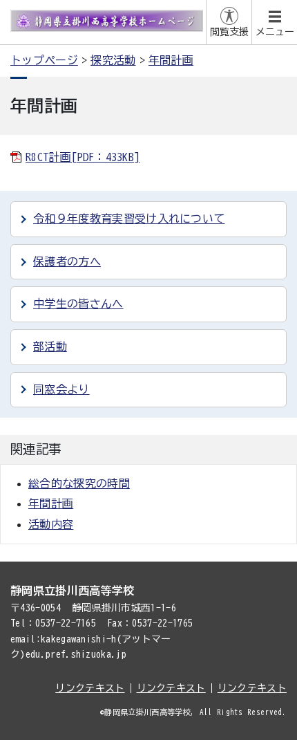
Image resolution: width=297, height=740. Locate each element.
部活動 (50, 346)
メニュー (275, 32)
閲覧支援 (229, 32)
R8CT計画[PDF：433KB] (83, 157)
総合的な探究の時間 (79, 483)
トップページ (44, 60)
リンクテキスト (89, 688)
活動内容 (50, 524)
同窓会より (61, 389)
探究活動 (112, 60)
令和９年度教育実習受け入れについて (128, 218)
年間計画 (170, 60)
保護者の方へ (67, 261)
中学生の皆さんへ (78, 303)
